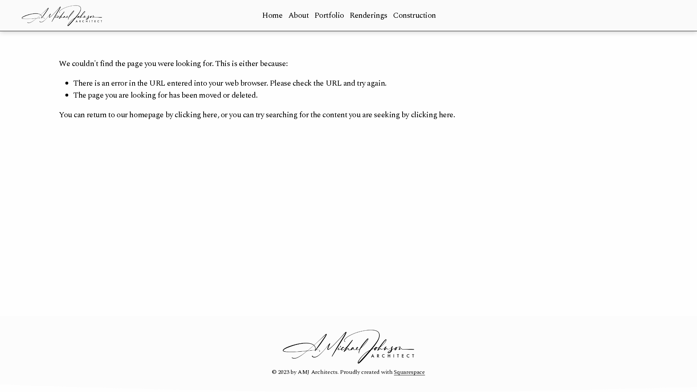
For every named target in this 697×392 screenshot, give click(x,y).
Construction (414, 15)
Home (272, 15)
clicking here (196, 115)
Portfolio (329, 15)
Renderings (368, 15)
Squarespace (409, 372)
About (298, 15)
